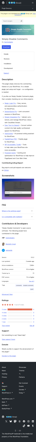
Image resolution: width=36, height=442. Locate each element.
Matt (4, 402)
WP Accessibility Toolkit (13, 144)
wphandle (9, 250)
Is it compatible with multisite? (12, 217)
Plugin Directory (7, 8)
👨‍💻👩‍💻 (4, 390)
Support (6, 73)
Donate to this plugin (9, 356)
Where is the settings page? (11, 211)
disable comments (28, 285)
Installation (7, 64)
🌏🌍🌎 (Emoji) (11, 417)
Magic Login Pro (10, 103)
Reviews (7, 59)
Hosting (4, 374)
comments (19, 285)
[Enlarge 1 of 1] (32, 181)
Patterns (22, 377)
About (4, 367)
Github (6, 170)
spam (31, 289)
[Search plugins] (21, 21)
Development (8, 68)
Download (6, 47)
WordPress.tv (7, 393)
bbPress (5, 405)
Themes (21, 371)
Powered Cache (10, 153)
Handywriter (9, 133)
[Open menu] (33, 3)
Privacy (4, 377)
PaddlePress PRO (11, 139)
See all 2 (31, 281)
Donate (22, 390)
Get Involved (23, 383)
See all (32, 326)
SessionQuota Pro (11, 111)
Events (21, 386)
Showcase (22, 367)
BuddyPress (7, 409)
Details (6, 54)
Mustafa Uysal (11, 244)
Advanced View (7, 294)
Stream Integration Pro (12, 117)
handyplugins (8, 42)
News (4, 371)
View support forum (8, 339)
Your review (6, 326)
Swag (22, 393)
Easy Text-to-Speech (12, 125)
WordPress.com (8, 399)
